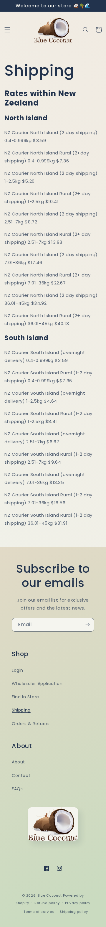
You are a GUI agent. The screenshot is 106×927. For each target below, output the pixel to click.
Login (17, 670)
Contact (21, 775)
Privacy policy (77, 902)
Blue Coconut (50, 895)
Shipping (21, 710)
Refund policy (46, 902)
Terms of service (39, 911)
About (18, 762)
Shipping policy (74, 911)
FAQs (17, 789)
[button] (7, 29)
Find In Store (25, 697)
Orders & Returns (31, 724)
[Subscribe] (87, 625)
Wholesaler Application (37, 683)
